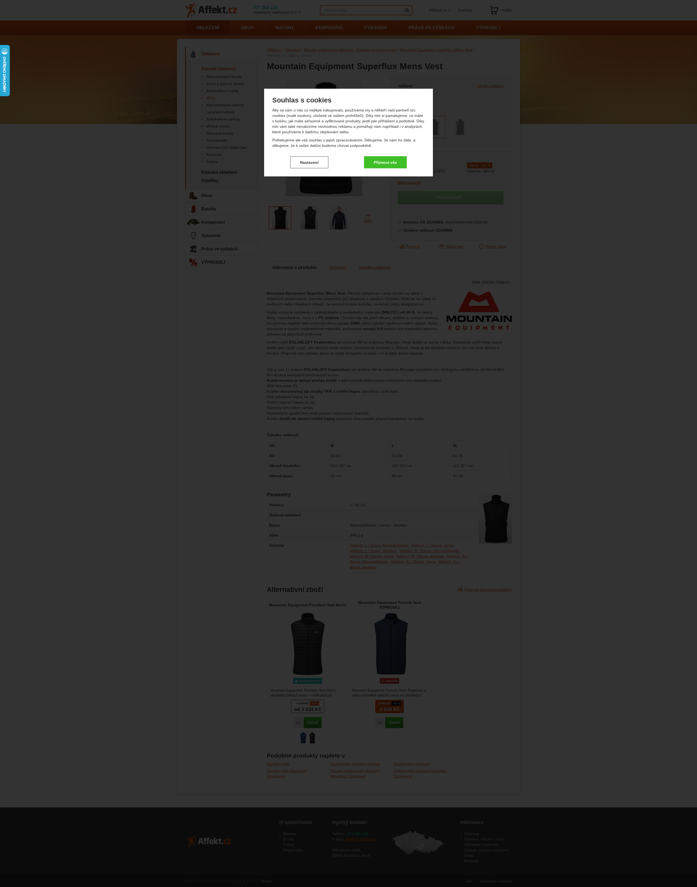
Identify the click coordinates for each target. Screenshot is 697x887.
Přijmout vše (385, 162)
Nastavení (309, 162)
